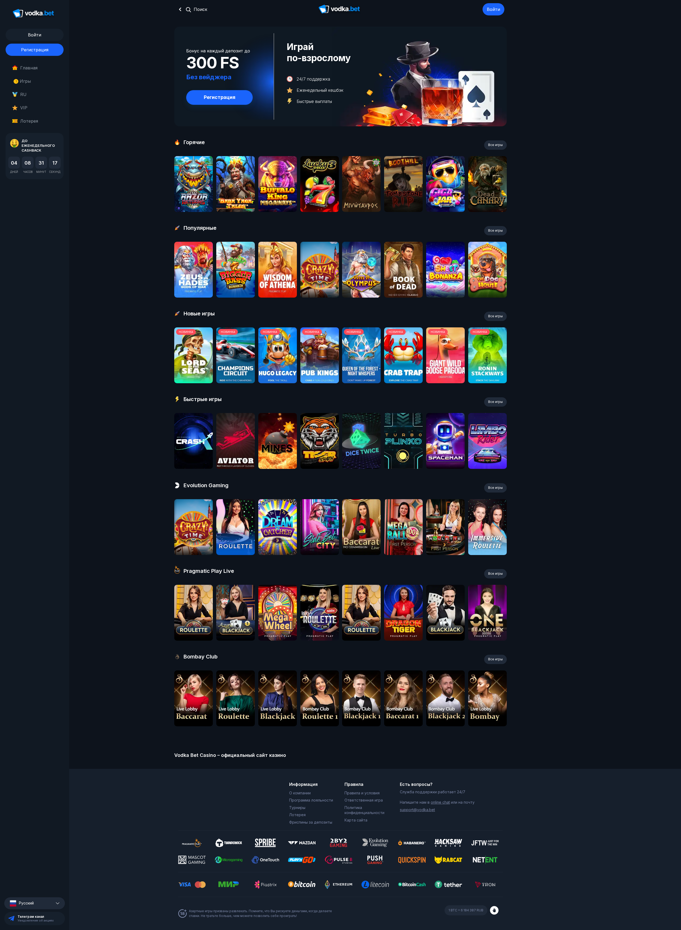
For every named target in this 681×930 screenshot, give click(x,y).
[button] (34, 903)
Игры (23, 81)
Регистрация (34, 49)
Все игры (495, 145)
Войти (493, 9)
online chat (440, 802)
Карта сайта (355, 820)
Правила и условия (362, 793)
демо (193, 198)
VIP (23, 107)
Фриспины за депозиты (310, 822)
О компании (300, 793)
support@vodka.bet (417, 809)
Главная (29, 67)
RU (23, 94)
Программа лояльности (311, 800)
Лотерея (29, 121)
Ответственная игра (363, 800)
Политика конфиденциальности (364, 810)
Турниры (297, 807)
